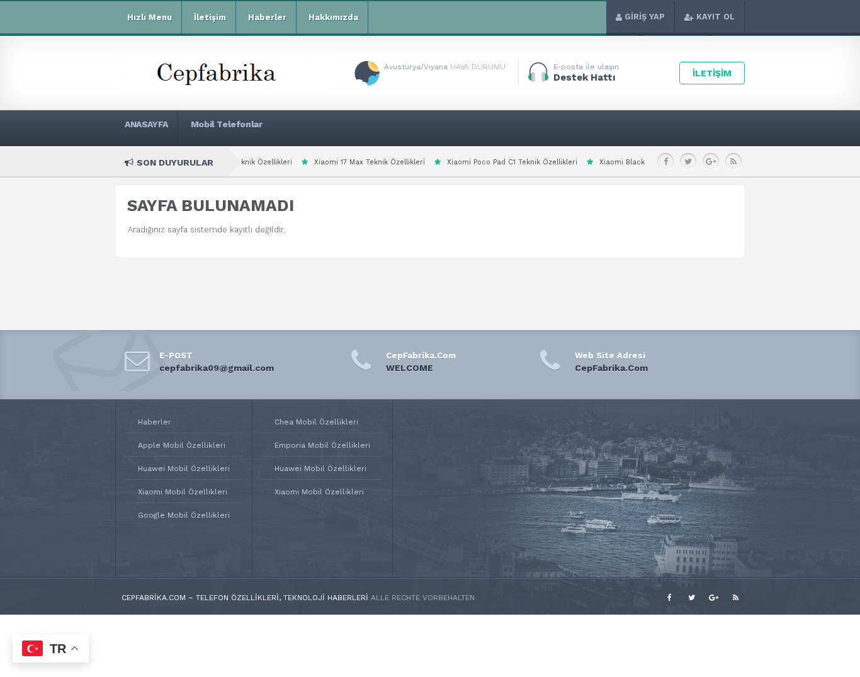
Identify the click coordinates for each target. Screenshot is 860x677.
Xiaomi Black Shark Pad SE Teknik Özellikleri (636, 162)
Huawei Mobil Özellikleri (184, 468)
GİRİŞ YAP (645, 16)
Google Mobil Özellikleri (184, 515)
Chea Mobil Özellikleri (316, 422)
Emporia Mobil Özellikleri (322, 445)
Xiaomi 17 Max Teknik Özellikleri (327, 162)
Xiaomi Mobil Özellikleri (182, 491)
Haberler (267, 17)
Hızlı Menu (149, 17)
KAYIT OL (715, 16)
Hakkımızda (333, 17)
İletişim (210, 17)
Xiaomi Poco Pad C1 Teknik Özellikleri (470, 162)
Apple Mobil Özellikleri (181, 445)
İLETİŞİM (712, 73)
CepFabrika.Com (611, 367)
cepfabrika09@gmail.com (216, 367)
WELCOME (409, 367)
